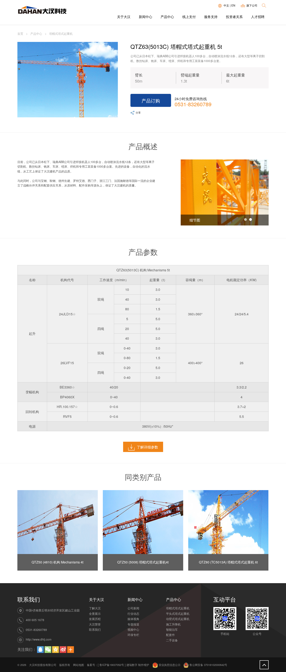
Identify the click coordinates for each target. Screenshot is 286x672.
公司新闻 (133, 608)
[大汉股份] (42, 11)
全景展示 (95, 613)
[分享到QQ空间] (55, 649)
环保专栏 (133, 635)
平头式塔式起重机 (177, 613)
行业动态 (133, 613)
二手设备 (172, 640)
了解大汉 (95, 608)
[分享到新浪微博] (63, 649)
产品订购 (151, 100)
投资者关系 (234, 16)
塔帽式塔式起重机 (177, 608)
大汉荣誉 (95, 624)
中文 (226, 5)
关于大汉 (123, 16)
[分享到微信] (48, 649)
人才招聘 (257, 16)
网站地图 (78, 665)
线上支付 (189, 16)
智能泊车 (172, 629)
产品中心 (167, 16)
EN (233, 5)
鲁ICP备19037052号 (111, 665)
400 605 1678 (35, 620)
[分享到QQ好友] (40, 649)
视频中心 (133, 629)
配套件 (170, 635)
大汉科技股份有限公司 (42, 665)
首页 (20, 33)
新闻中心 (145, 16)
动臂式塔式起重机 (177, 619)
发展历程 (95, 619)
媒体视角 (133, 619)
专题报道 (133, 624)
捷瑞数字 (131, 665)
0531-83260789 (193, 104)
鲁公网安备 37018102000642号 (208, 665)
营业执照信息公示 (169, 665)
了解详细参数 (147, 446)
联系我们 (95, 629)
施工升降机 (173, 624)
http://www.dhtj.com (39, 639)
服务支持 (211, 16)
